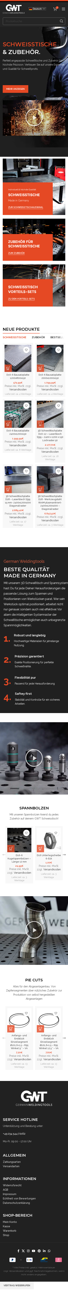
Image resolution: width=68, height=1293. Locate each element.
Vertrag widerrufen (17, 1285)
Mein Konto (10, 1221)
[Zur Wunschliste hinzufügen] (26, 350)
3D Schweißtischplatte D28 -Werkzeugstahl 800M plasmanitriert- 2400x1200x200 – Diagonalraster (50, 503)
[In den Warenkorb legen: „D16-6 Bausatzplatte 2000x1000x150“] (40, 368)
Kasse (6, 1226)
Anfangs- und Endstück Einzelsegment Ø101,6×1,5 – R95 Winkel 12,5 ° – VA (49, 1042)
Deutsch (37, 8)
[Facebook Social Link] (18, 1251)
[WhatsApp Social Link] (49, 1251)
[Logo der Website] (13, 8)
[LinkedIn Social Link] (44, 1251)
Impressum (9, 1194)
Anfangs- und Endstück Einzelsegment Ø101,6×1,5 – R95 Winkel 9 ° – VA (19, 1042)
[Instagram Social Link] (28, 1251)
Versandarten (11, 1166)
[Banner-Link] (34, 187)
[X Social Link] (23, 1251)
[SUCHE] (61, 21)
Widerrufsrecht (12, 1185)
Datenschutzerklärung (16, 1202)
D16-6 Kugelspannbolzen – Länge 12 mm (19, 858)
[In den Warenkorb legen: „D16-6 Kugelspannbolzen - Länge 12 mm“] (11, 848)
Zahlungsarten (12, 1161)
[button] (34, 117)
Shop (6, 1235)
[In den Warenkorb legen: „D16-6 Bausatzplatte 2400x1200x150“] (8, 424)
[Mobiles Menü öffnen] (63, 9)
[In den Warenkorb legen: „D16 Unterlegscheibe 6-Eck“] (40, 848)
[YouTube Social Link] (33, 1251)
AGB (5, 1189)
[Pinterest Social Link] (39, 1251)
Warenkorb (9, 1230)
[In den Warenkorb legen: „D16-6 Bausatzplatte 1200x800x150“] (8, 368)
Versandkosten (18, 389)
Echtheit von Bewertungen (19, 1198)
